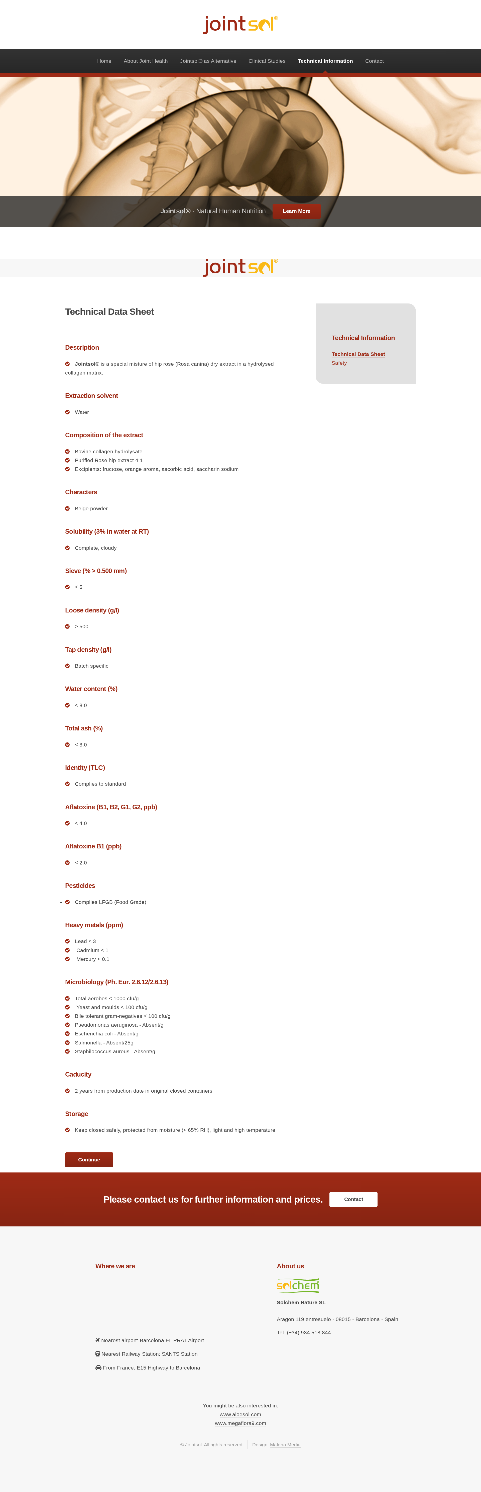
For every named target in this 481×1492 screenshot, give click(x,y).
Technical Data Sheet (358, 354)
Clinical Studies (267, 61)
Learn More (296, 211)
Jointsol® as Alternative (208, 61)
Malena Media (285, 1444)
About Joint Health (146, 61)
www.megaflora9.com (240, 1423)
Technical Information (325, 61)
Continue (89, 1160)
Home (104, 61)
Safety (339, 363)
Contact (374, 61)
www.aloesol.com (240, 1414)
